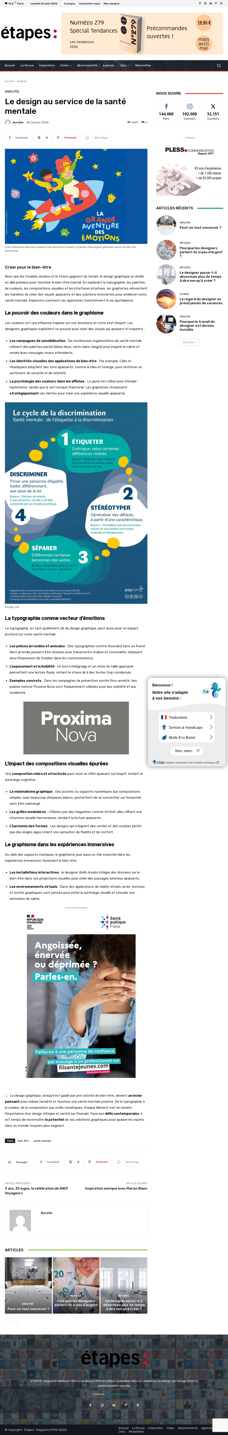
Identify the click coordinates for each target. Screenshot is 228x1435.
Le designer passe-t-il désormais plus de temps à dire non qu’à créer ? (124, 1305)
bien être (23, 1140)
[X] (221, 3)
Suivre (189, 104)
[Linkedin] (210, 3)
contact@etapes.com (120, 1394)
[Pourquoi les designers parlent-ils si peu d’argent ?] (76, 1285)
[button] (219, 65)
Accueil (9, 81)
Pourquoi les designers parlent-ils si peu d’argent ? (76, 1305)
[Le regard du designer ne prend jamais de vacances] (166, 299)
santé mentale (42, 1140)
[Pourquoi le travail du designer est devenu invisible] (166, 323)
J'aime (166, 104)
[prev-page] (7, 1321)
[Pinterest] (216, 3)
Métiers (75, 1296)
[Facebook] (200, 3)
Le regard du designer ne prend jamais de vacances (201, 301)
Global (184, 294)
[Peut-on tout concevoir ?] (28, 1285)
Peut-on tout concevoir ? (28, 1309)
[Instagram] (205, 3)
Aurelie (18, 122)
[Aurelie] (8, 122)
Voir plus (188, 342)
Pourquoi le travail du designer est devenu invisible (197, 326)
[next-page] (15, 1321)
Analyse (21, 81)
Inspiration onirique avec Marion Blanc (116, 1188)
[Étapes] (28, 33)
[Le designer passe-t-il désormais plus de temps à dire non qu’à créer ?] (123, 1285)
